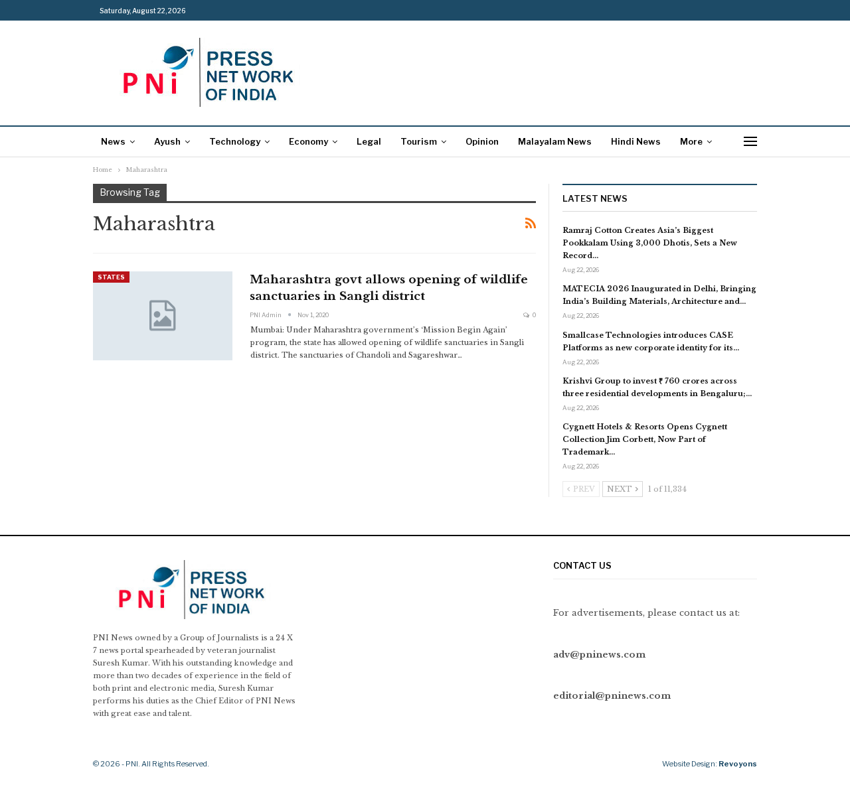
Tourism (418, 141)
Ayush (167, 141)
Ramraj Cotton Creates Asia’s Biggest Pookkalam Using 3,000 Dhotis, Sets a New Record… (649, 243)
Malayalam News (555, 141)
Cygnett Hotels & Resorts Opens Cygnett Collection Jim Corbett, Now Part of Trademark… (644, 439)
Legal (369, 141)
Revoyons (738, 763)
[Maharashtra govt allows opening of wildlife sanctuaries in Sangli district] (162, 315)
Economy (308, 141)
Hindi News (636, 141)
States (111, 277)
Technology (234, 141)
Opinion (482, 141)
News (113, 141)
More (691, 141)
